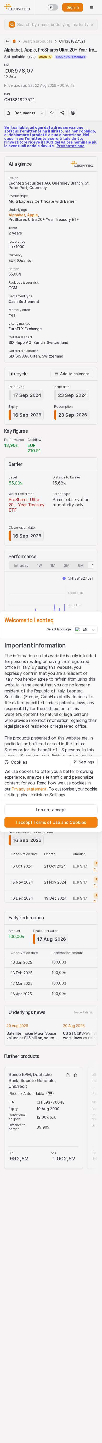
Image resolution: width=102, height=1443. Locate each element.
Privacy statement (29, 789)
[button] (84, 762)
